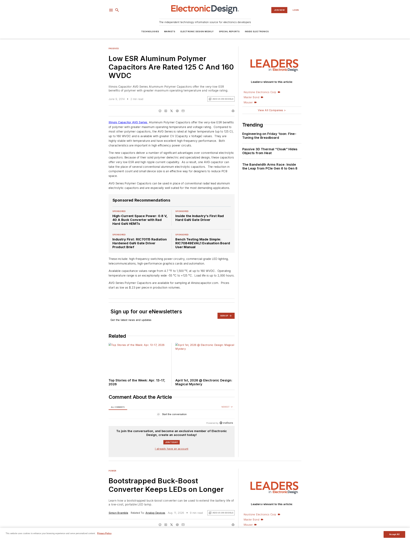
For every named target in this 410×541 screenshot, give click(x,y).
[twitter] (171, 110)
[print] (233, 110)
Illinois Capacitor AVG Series (128, 122)
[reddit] (177, 110)
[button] (111, 10)
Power (112, 471)
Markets (169, 31)
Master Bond (251, 97)
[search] (117, 10)
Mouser (248, 102)
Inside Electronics (257, 31)
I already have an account (171, 448)
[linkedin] (165, 110)
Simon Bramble (118, 512)
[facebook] (160, 110)
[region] (172, 415)
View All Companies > (272, 110)
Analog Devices (155, 512)
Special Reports (229, 31)
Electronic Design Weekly (197, 31)
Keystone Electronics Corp (260, 92)
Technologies (150, 31)
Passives (114, 48)
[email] (183, 110)
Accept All (394, 534)
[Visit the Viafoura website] (226, 422)
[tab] (118, 407)
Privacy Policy (104, 533)
